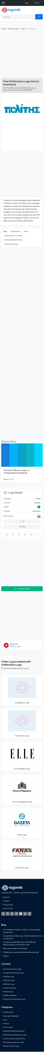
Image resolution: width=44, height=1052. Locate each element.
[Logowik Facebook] (3, 914)
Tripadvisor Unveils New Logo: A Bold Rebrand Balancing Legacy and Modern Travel (19, 943)
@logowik (14, 644)
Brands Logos (13, 29)
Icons (5, 1020)
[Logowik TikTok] (25, 914)
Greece (37, 502)
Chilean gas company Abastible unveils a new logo (21, 952)
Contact (6, 901)
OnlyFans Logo (8, 977)
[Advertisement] (22, 55)
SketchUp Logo (9, 980)
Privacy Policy (8, 905)
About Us (6, 897)
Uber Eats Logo (8, 984)
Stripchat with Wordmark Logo (14, 999)
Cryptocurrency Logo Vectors (14, 1038)
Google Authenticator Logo (13, 973)
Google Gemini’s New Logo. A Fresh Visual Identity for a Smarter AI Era (23, 937)
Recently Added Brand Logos (14, 1031)
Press (23, 29)
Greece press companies (13, 235)
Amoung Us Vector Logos (12, 969)
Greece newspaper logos (13, 240)
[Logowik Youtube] (21, 914)
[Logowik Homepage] (11, 10)
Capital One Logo (9, 988)
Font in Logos (8, 1027)
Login (26, 3)
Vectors (6, 1023)
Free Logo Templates (11, 1016)
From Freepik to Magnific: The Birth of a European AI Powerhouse (21, 931)
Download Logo (23, 589)
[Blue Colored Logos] (38, 506)
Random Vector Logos (11, 1046)
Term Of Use (7, 908)
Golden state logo (10, 995)
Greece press (16, 231)
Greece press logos (11, 244)
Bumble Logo (8, 992)
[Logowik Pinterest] (16, 914)
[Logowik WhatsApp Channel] (29, 914)
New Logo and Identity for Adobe (15, 948)
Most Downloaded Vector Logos (15, 1035)
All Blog (6, 956)
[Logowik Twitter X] (8, 914)
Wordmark (36, 511)
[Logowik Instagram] (12, 914)
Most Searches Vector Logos (13, 1042)
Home (3, 29)
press (26, 231)
